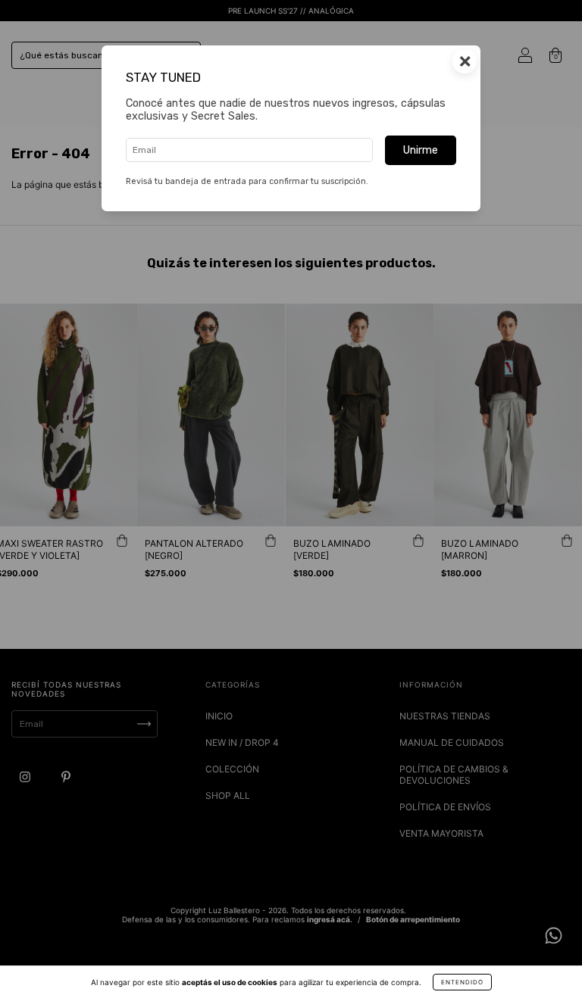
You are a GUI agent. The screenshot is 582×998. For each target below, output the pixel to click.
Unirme (420, 150)
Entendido (462, 982)
